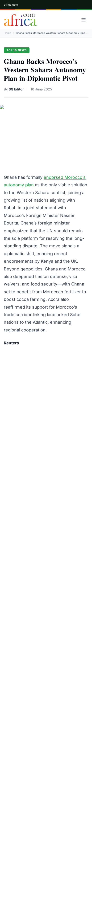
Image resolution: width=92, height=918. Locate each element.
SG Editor (16, 89)
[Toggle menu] (83, 19)
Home (7, 33)
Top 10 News (17, 50)
